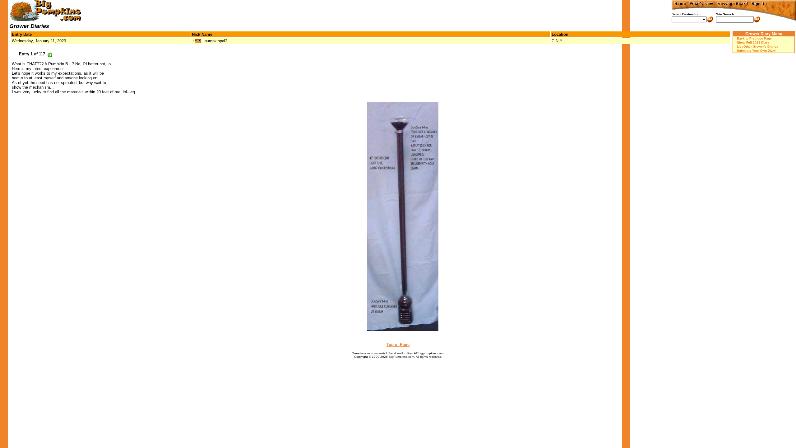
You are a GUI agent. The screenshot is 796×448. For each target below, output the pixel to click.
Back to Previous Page (754, 38)
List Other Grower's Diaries (757, 46)
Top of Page (398, 344)
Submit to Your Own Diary (756, 50)
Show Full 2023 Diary (753, 42)
